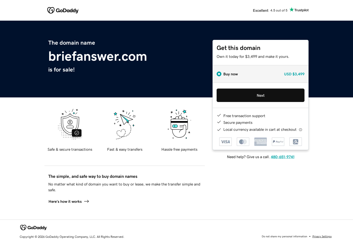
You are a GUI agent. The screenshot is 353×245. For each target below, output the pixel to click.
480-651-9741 (282, 157)
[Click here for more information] (301, 129)
